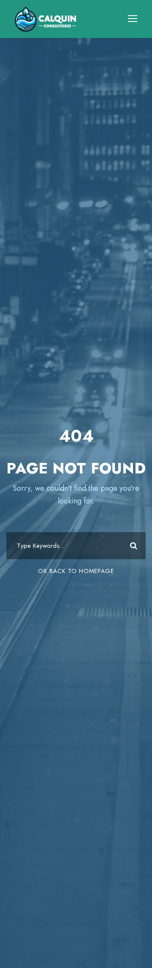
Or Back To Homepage (76, 571)
